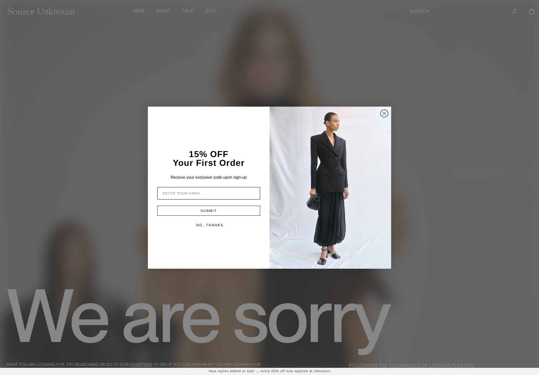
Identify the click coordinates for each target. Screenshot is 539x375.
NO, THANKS (209, 225)
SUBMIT (209, 211)
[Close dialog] (384, 113)
